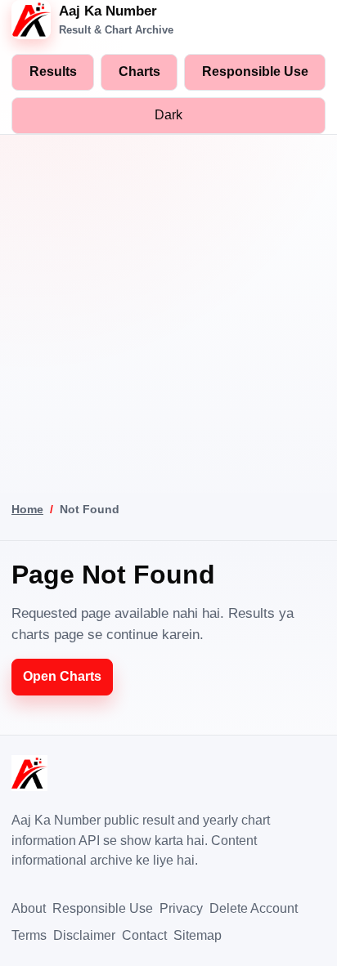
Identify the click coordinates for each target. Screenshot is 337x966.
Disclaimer (84, 935)
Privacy (181, 908)
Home (27, 509)
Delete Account (253, 908)
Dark (168, 115)
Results (53, 71)
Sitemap (197, 935)
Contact (144, 935)
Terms (29, 935)
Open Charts (62, 676)
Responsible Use (255, 71)
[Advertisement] (168, 311)
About (28, 908)
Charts (139, 71)
